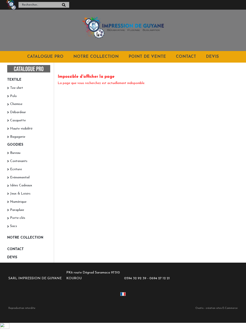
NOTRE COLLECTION (96, 57)
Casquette (18, 120)
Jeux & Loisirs (20, 193)
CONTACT (186, 57)
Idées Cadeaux (21, 185)
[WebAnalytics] (4, 328)
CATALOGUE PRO (45, 57)
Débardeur (18, 112)
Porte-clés (17, 218)
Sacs (13, 226)
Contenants (18, 161)
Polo (13, 96)
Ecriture (16, 169)
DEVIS (212, 57)
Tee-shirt (16, 88)
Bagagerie (17, 137)
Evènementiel (20, 177)
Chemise (16, 104)
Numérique (18, 202)
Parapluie (17, 210)
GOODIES (15, 145)
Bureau (15, 153)
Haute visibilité (21, 128)
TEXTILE (14, 80)
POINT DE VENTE (147, 57)
